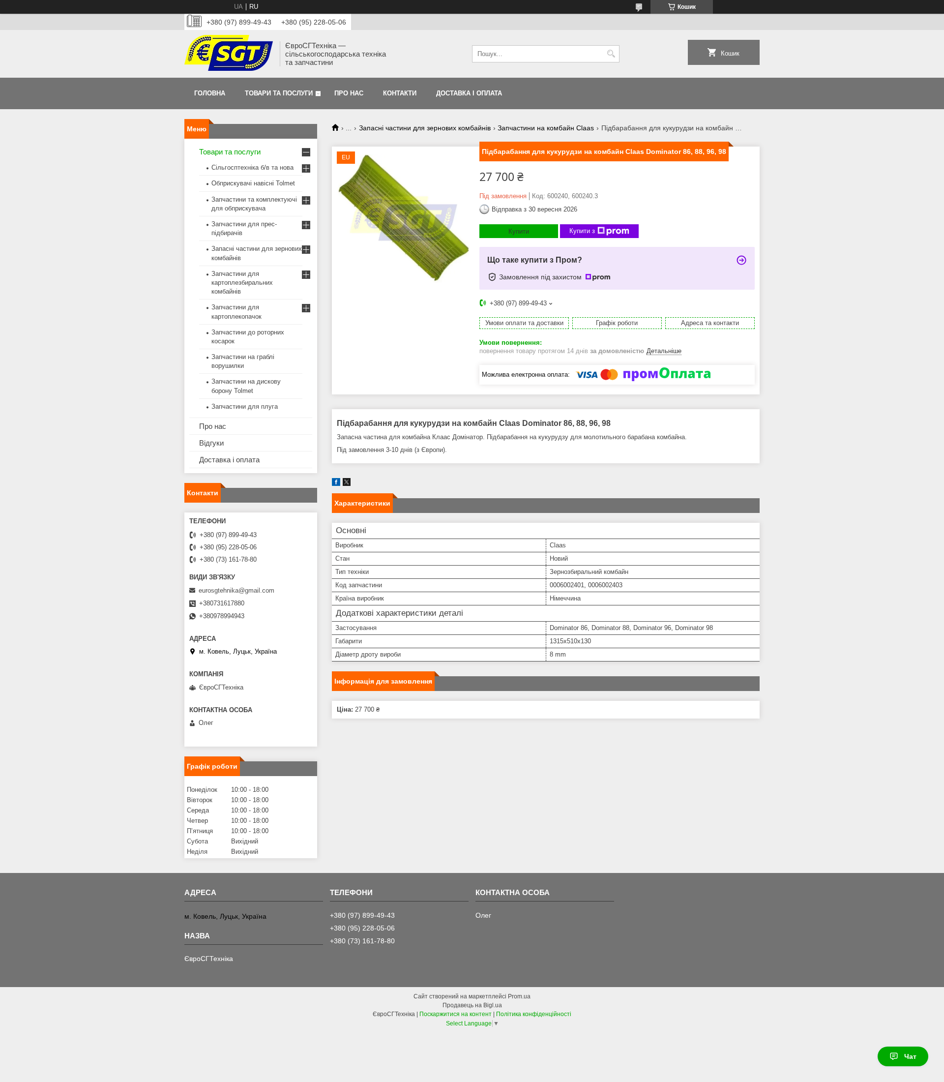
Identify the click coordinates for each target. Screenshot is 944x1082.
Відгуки (211, 443)
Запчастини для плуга (244, 406)
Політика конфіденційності (533, 1014)
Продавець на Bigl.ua (472, 1005)
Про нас (348, 93)
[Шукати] (611, 53)
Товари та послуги (279, 93)
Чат (910, 1056)
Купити (518, 231)
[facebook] (336, 483)
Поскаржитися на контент (455, 1014)
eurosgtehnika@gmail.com (236, 590)
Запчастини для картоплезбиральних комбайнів (242, 282)
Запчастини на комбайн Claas (546, 128)
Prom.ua (519, 996)
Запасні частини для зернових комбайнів (425, 128)
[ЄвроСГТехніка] (228, 54)
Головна (209, 93)
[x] (347, 483)
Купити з (582, 231)
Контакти (399, 93)
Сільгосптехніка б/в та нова (252, 167)
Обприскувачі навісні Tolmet (253, 183)
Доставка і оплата (469, 93)
